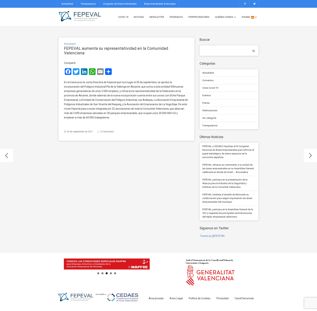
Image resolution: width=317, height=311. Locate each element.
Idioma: (246, 17)
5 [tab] (115, 273)
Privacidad (222, 298)
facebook (244, 4)
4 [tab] (111, 273)
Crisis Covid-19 (210, 87)
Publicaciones (209, 110)
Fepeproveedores (198, 17)
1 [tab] (98, 273)
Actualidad (67, 3)
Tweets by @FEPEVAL (212, 235)
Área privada (156, 298)
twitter (254, 4)
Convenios (208, 80)
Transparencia (88, 3)
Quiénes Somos (224, 17)
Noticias (139, 17)
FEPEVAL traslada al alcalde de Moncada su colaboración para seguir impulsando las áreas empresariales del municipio (227, 198)
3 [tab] (107, 273)
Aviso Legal (176, 298)
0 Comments (107, 131)
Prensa (205, 103)
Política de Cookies (199, 298)
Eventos (206, 95)
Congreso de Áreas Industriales (119, 3)
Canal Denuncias (244, 298)
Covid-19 (123, 17)
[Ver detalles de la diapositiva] (107, 264)
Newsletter (157, 17)
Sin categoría (209, 118)
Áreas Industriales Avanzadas (160, 3)
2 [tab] (102, 273)
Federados (176, 17)
